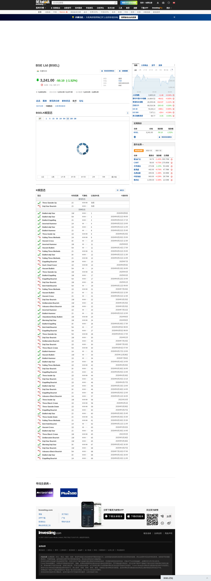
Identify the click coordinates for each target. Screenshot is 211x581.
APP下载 (42, 518)
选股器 (47, 12)
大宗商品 (144, 65)
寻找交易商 (42, 483)
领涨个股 (149, 150)
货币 (153, 65)
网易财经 (102, 550)
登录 (142, 3)
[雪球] (162, 523)
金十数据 (88, 550)
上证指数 (136, 95)
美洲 (113, 12)
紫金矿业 (137, 159)
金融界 (80, 550)
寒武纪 (136, 180)
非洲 (139, 12)
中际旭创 (137, 176)
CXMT (136, 163)
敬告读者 (147, 533)
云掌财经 (63, 550)
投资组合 (56, 8)
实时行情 (40, 8)
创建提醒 (125, 71)
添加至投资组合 (109, 71)
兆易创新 (137, 173)
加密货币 (67, 8)
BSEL (136, 132)
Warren (63, 12)
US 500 (136, 112)
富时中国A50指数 (139, 99)
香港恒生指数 (138, 102)
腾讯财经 (42, 550)
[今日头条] (169, 516)
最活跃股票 (138, 150)
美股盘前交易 (75, 12)
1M (75, 119)
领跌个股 (158, 150)
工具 (120, 8)
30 (57, 119)
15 (53, 119)
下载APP (144, 8)
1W (71, 119)
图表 (45, 101)
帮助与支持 (66, 522)
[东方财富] (162, 516)
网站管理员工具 (45, 525)
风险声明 (168, 533)
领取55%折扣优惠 (129, 3)
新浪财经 (72, 550)
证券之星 (111, 550)
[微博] (169, 523)
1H (60, 119)
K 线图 (40, 118)
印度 (120, 81)
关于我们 (65, 514)
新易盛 (136, 170)
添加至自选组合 (167, 137)
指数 (136, 65)
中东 (126, 12)
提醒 (135, 8)
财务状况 (66, 101)
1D (68, 119)
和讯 (95, 550)
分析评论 (100, 8)
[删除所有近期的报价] (135, 136)
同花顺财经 (121, 550)
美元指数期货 (138, 116)
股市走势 (138, 144)
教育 (128, 8)
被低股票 (156, 12)
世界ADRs (94, 12)
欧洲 (120, 12)
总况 (38, 101)
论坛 (81, 101)
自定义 (122, 190)
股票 (39, 12)
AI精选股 (146, 12)
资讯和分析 (54, 101)
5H (64, 119)
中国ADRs (105, 12)
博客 (40, 514)
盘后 (85, 12)
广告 (63, 518)
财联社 (50, 550)
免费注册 (148, 3)
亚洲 (132, 12)
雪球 (56, 550)
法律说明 (158, 533)
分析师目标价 (60, 106)
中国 (55, 12)
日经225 (136, 105)
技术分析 (111, 8)
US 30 (135, 109)
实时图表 (78, 8)
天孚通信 (137, 166)
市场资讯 (89, 8)
